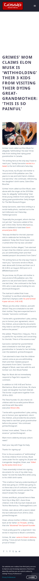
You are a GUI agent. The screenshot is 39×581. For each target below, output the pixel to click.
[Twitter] (7, 551)
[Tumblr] (13, 551)
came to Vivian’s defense (26, 537)
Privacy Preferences (8, 577)
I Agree (31, 577)
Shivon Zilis (15, 408)
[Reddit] (19, 551)
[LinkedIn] (16, 551)
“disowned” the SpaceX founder (22, 525)
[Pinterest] (10, 551)
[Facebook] (4, 551)
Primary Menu (35, 5)
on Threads (22, 523)
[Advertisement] (19, 32)
